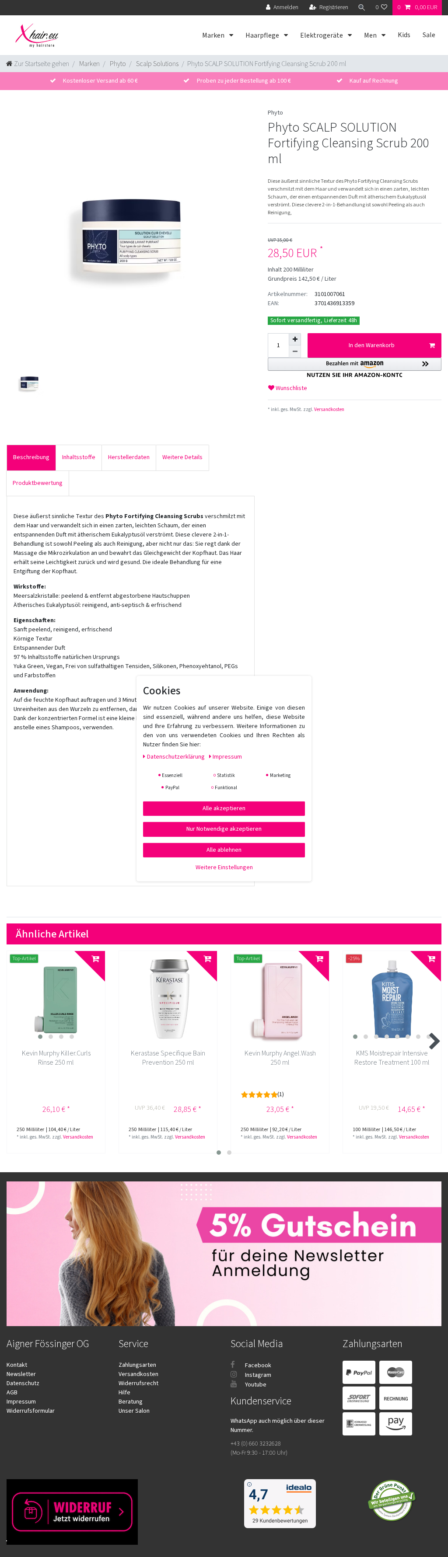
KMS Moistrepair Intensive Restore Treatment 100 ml (392, 1058)
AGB (12, 1392)
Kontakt (17, 1365)
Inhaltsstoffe (78, 457)
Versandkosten (328, 409)
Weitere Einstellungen (224, 867)
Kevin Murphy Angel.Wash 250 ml (280, 1058)
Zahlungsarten (137, 1365)
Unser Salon (134, 1411)
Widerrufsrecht (138, 1383)
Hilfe (124, 1392)
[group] (56, 1000)
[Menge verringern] (295, 351)
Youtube (255, 1384)
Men (371, 35)
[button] (354, 367)
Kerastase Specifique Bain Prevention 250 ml (168, 1058)
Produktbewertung (38, 483)
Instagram (257, 1375)
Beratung (131, 1401)
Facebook (257, 1365)
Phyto (117, 64)
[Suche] (362, 7)
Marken (214, 35)
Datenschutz (23, 1383)
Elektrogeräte (322, 35)
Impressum (21, 1401)
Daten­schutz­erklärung (176, 756)
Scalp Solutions (156, 64)
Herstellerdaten (129, 457)
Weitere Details (182, 457)
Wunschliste (290, 388)
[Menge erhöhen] (295, 339)
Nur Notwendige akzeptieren (224, 829)
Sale (429, 35)
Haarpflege (262, 35)
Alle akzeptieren (224, 808)
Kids (404, 35)
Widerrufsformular (31, 1411)
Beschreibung (31, 457)
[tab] (31, 457)
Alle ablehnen (224, 849)
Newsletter (21, 1374)
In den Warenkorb (372, 345)
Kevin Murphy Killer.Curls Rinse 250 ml (56, 1058)
